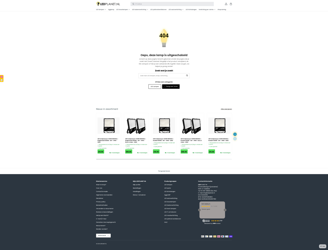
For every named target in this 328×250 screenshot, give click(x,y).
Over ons (99, 188)
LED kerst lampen (170, 209)
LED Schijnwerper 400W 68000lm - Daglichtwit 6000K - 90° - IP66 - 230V (108, 140)
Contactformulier (102, 191)
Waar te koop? (101, 185)
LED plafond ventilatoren (172, 219)
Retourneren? (100, 226)
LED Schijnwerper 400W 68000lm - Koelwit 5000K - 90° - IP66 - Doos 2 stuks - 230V (191, 140)
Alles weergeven (226, 109)
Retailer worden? (102, 229)
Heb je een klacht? (102, 215)
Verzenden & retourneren (104, 209)
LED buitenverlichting (139, 9)
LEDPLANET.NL (103, 243)
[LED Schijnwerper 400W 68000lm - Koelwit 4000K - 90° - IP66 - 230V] (219, 126)
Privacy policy (100, 202)
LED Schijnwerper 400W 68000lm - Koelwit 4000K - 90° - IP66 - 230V (218, 139)
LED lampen (100, 9)
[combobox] (172, 4)
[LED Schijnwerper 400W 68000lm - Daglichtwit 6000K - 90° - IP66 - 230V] (109, 126)
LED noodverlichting (171, 215)
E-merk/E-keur (101, 219)
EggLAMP (167, 195)
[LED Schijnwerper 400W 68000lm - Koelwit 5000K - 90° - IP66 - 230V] (164, 126)
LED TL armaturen (170, 212)
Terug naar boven (164, 171)
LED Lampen (155, 86)
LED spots (167, 188)
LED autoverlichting (175, 9)
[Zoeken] (187, 76)
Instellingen (137, 191)
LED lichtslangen (191, 9)
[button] (231, 4)
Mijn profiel (136, 185)
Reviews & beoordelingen (104, 212)
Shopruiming (222, 9)
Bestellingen (137, 188)
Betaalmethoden (102, 205)
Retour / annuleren (139, 195)
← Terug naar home (171, 86)
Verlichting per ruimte (206, 9)
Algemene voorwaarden (104, 195)
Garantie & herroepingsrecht (106, 222)
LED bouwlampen (122, 9)
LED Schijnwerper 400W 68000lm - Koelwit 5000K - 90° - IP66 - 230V (163, 139)
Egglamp (111, 9)
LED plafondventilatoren (158, 9)
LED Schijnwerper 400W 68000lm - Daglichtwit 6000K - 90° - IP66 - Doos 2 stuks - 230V (135, 140)
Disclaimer (99, 198)
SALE (165, 222)
